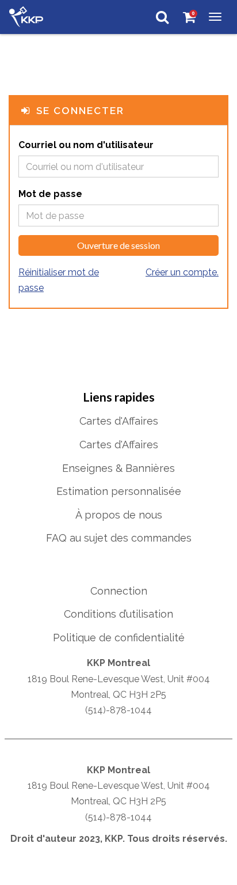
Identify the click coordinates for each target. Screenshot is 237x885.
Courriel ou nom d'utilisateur (86, 144)
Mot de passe (50, 193)
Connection (118, 591)
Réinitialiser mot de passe (58, 280)
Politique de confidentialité (119, 637)
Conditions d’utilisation (118, 614)
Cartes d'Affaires (118, 421)
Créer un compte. (182, 272)
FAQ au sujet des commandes (119, 538)
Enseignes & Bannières (118, 468)
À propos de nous (118, 515)
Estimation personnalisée (118, 491)
